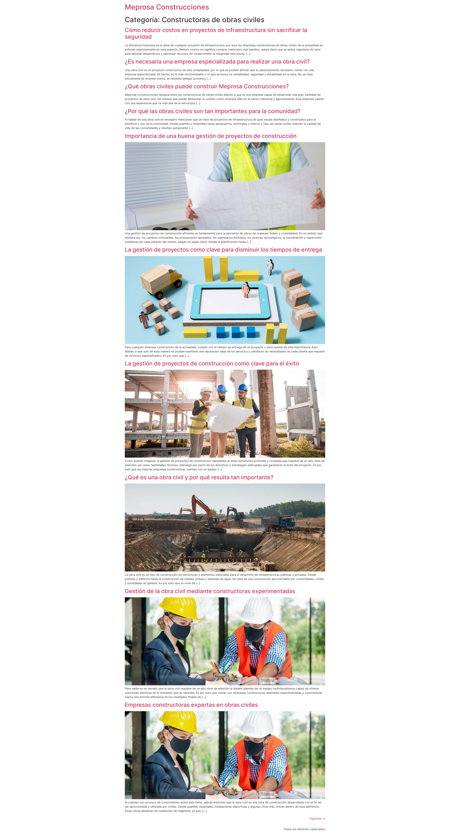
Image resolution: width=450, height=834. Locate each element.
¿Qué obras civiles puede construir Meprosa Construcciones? (207, 86)
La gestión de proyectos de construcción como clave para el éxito (212, 363)
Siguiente (317, 818)
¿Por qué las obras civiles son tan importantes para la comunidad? (213, 111)
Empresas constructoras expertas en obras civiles (191, 704)
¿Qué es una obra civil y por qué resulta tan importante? (199, 477)
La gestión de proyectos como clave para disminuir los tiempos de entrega (223, 249)
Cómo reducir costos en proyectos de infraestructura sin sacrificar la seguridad (216, 33)
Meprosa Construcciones (167, 7)
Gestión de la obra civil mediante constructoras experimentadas (210, 591)
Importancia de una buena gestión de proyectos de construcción (211, 135)
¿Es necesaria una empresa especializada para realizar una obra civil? (217, 61)
